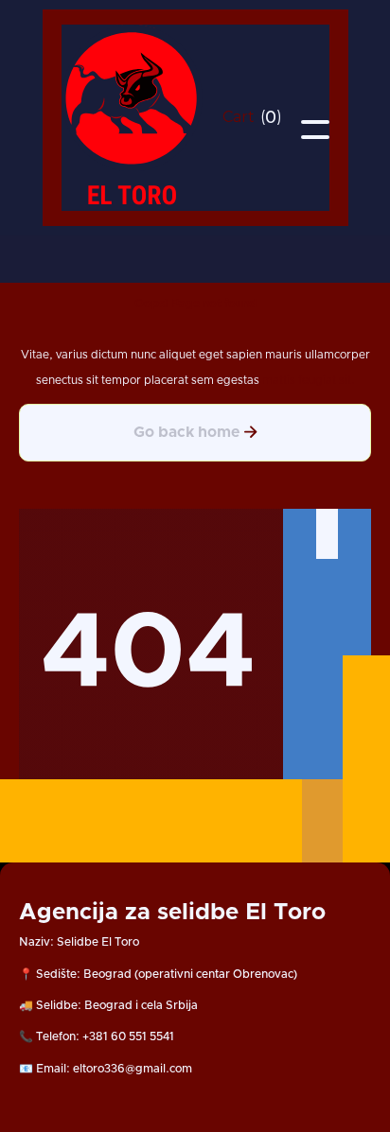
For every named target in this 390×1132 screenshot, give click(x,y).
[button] (252, 117)
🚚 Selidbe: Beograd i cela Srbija (108, 1005)
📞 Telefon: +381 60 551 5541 (96, 1036)
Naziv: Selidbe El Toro (79, 942)
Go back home (195, 432)
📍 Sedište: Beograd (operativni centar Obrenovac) (158, 974)
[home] (133, 118)
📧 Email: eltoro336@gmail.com (105, 1068)
